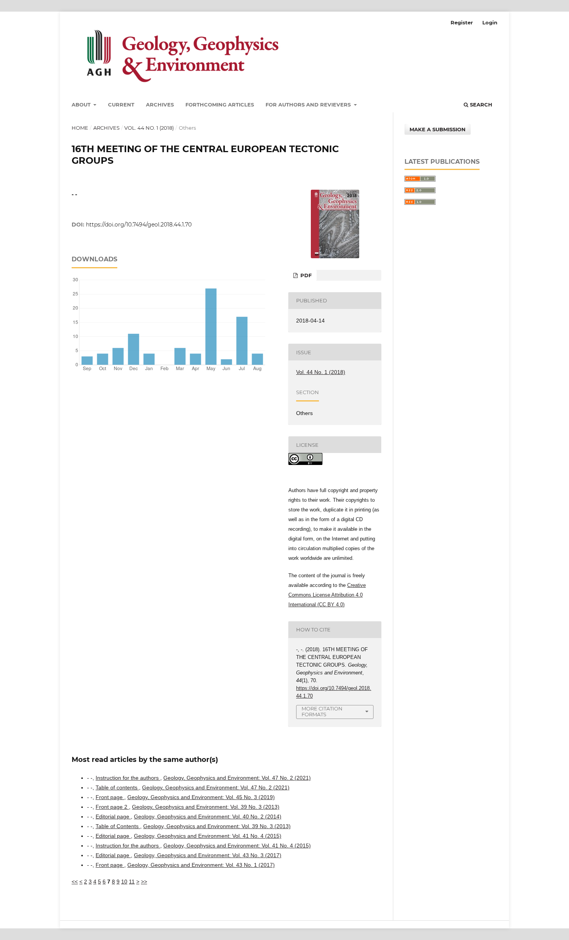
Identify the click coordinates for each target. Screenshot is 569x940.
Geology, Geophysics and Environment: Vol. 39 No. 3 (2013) (205, 807)
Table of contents (117, 787)
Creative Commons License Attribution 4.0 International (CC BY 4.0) (327, 594)
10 (124, 881)
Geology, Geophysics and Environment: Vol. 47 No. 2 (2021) (237, 778)
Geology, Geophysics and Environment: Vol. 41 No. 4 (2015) (207, 836)
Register (462, 22)
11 (132, 881)
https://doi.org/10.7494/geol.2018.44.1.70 (139, 224)
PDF (305, 275)
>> (144, 881)
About (82, 104)
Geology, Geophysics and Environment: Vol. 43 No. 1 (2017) (201, 865)
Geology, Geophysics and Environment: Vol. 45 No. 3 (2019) (201, 797)
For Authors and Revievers (309, 104)
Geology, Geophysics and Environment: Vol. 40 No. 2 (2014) (207, 816)
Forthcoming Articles (219, 104)
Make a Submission (438, 129)
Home (80, 128)
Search (480, 104)
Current (121, 104)
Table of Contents (118, 826)
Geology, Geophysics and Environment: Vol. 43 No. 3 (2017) (207, 855)
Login (489, 22)
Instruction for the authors (128, 778)
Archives (160, 104)
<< (75, 881)
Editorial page (113, 816)
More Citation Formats (322, 711)
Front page (110, 797)
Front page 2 (112, 807)
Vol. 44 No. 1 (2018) (149, 128)
